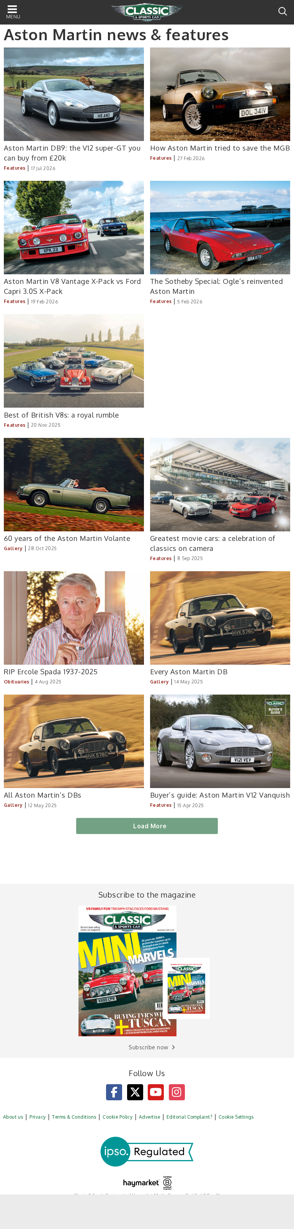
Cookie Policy (117, 1117)
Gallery (13, 548)
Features (15, 168)
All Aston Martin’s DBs (43, 794)
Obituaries (16, 682)
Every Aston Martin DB (188, 671)
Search (282, 11)
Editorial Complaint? (189, 1117)
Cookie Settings (236, 1117)
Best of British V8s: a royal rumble (61, 414)
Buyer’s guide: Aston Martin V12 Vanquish (220, 794)
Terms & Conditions (74, 1117)
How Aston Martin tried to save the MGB (220, 147)
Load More (150, 826)
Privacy (37, 1117)
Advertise (149, 1117)
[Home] (147, 12)
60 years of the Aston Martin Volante (67, 538)
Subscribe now (148, 1047)
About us (13, 1117)
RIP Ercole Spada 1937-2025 (51, 671)
